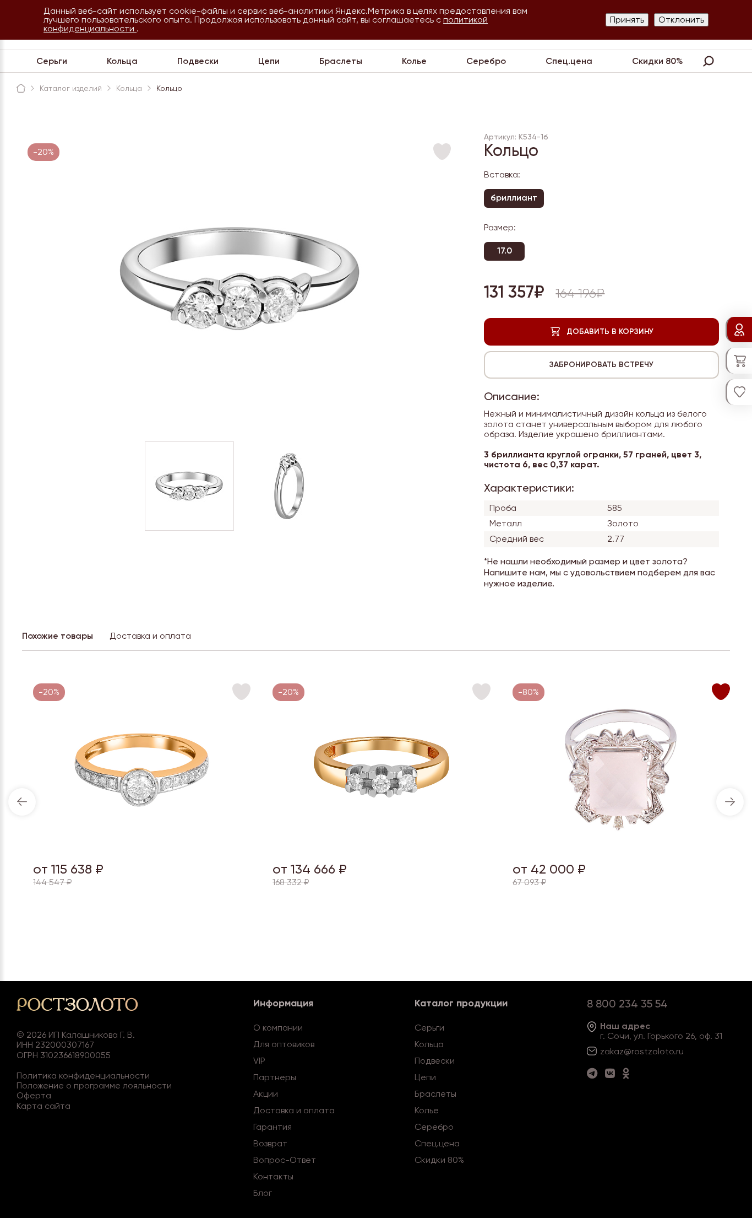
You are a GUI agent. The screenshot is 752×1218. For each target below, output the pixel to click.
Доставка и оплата (294, 1110)
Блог (262, 1193)
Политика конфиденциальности (83, 1075)
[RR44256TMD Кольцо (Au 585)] (142, 845)
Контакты (273, 1176)
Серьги (51, 61)
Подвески (198, 61)
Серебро (486, 61)
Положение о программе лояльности (94, 1085)
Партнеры (274, 1077)
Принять (627, 19)
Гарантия (272, 1127)
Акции (265, 1093)
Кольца (122, 61)
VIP (259, 1060)
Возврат (270, 1143)
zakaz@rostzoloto (637, 1051)
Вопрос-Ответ (284, 1160)
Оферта (34, 1095)
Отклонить (681, 19)
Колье (414, 61)
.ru (679, 1051)
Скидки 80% (657, 61)
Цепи (269, 61)
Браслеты (340, 61)
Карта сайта (43, 1106)
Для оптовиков (283, 1044)
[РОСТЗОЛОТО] (21, 88)
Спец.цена (569, 61)
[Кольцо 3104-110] (382, 845)
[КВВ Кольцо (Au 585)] (621, 845)
